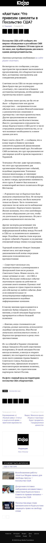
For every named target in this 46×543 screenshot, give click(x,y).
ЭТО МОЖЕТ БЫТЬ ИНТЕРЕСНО (16, 463)
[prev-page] (3, 516)
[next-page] (7, 516)
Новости (8, 534)
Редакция (8, 26)
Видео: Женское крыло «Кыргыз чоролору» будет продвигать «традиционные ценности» (34, 420)
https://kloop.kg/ (23, 452)
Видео (24, 534)
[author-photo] (23, 445)
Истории (16, 534)
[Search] (42, 3)
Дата (30, 534)
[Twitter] (10, 31)
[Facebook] (4, 31)
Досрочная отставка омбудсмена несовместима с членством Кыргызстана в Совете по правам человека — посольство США (29, 491)
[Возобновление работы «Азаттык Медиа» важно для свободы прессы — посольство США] (8, 475)
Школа (36, 534)
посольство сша (14, 391)
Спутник (18, 536)
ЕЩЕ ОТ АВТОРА (10, 466)
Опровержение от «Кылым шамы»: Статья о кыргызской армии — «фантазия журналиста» (12, 419)
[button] (4, 3)
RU (30, 536)
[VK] (15, 31)
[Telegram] (21, 31)
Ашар (25, 536)
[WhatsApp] (26, 31)
